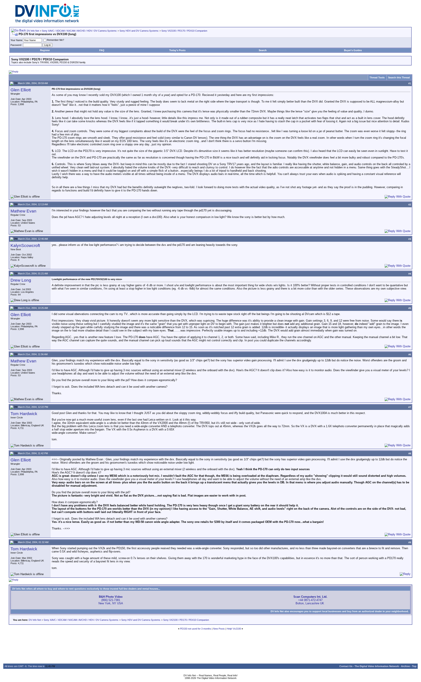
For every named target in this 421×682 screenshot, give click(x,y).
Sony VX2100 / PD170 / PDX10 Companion (184, 30)
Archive (405, 666)
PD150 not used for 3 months (195, 628)
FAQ (101, 50)
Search (263, 50)
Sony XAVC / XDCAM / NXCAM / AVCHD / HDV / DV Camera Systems (79, 30)
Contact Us (345, 666)
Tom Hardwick (24, 413)
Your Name (16, 40)
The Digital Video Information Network (377, 666)
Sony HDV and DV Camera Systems (139, 30)
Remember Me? (55, 40)
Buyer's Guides (353, 50)
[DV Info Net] (47, 22)
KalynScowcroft (25, 245)
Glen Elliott (21, 90)
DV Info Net (33, 30)
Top (414, 666)
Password (16, 45)
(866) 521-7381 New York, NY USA (110, 600)
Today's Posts (177, 50)
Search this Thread (399, 77)
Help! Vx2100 (234, 628)
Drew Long (21, 280)
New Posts (219, 628)
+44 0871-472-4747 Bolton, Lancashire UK (310, 600)
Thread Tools (377, 77)
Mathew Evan (23, 211)
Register (45, 50)
